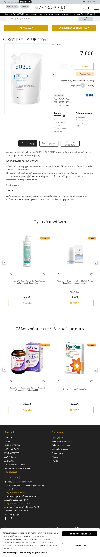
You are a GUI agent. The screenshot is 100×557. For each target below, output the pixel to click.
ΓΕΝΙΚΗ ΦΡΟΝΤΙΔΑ (12, 445)
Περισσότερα (80, 545)
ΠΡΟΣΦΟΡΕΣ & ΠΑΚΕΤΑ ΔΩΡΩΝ (17, 468)
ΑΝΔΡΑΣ (7, 441)
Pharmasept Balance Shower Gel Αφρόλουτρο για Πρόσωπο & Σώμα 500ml (27, 282)
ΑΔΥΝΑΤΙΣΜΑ (10, 457)
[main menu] (96, 8)
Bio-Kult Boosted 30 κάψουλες (74, 389)
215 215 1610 (25, 2)
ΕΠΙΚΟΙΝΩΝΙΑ (91, 2)
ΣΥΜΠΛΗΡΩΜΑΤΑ (11, 453)
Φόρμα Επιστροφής (60, 449)
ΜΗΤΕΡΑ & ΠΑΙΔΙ (11, 449)
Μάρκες (55, 457)
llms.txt (55, 461)
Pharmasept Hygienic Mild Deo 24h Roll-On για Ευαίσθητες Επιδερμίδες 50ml (75, 282)
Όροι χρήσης (57, 437)
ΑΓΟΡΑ (84, 66)
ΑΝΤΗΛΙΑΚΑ (9, 461)
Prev (4, 263)
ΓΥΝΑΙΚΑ (8, 437)
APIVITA (25, 6)
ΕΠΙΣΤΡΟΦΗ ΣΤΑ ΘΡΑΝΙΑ (14, 464)
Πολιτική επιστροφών (61, 445)
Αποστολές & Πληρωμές (62, 441)
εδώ (11, 548)
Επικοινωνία (57, 453)
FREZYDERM (12, 6)
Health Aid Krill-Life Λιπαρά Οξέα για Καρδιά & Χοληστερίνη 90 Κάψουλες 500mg (27, 389)
